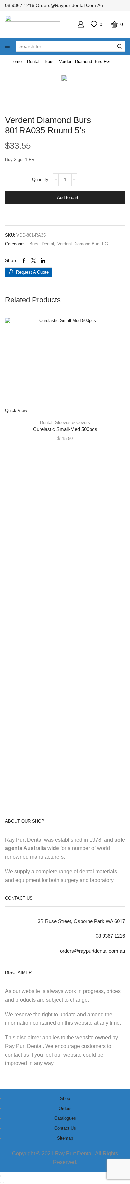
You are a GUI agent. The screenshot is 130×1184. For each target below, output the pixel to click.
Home (16, 61)
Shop (65, 1098)
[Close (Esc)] (0, 1176)
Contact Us (65, 1128)
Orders (65, 1108)
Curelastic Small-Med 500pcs (65, 429)
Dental (33, 61)
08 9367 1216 (19, 5)
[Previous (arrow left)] (0, 1182)
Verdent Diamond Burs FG (84, 61)
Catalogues (65, 1118)
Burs (49, 61)
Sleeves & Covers (72, 422)
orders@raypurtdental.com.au (69, 5)
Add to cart (67, 197)
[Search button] (120, 46)
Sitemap (65, 1138)
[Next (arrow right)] (3, 1182)
